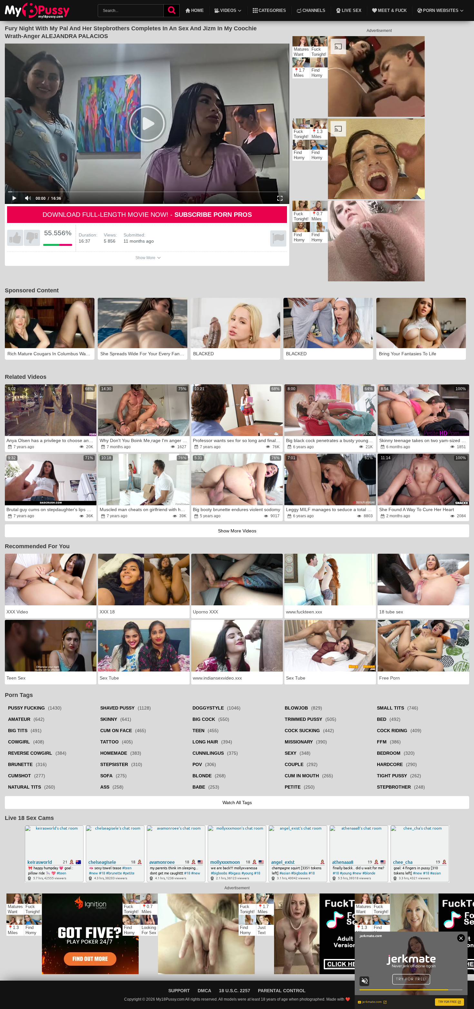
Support (179, 990)
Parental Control (282, 990)
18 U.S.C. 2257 (234, 990)
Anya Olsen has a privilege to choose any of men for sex (50, 440)
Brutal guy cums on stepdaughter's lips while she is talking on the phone (50, 509)
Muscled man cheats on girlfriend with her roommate (144, 509)
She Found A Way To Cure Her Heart (416, 509)
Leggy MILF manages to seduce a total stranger (330, 509)
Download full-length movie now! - (147, 214)
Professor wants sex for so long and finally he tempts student (237, 440)
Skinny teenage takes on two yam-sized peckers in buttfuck (423, 440)
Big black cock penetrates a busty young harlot (330, 440)
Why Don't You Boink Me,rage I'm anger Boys (144, 440)
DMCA (204, 990)
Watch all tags (237, 802)
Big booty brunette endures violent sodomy (236, 509)
